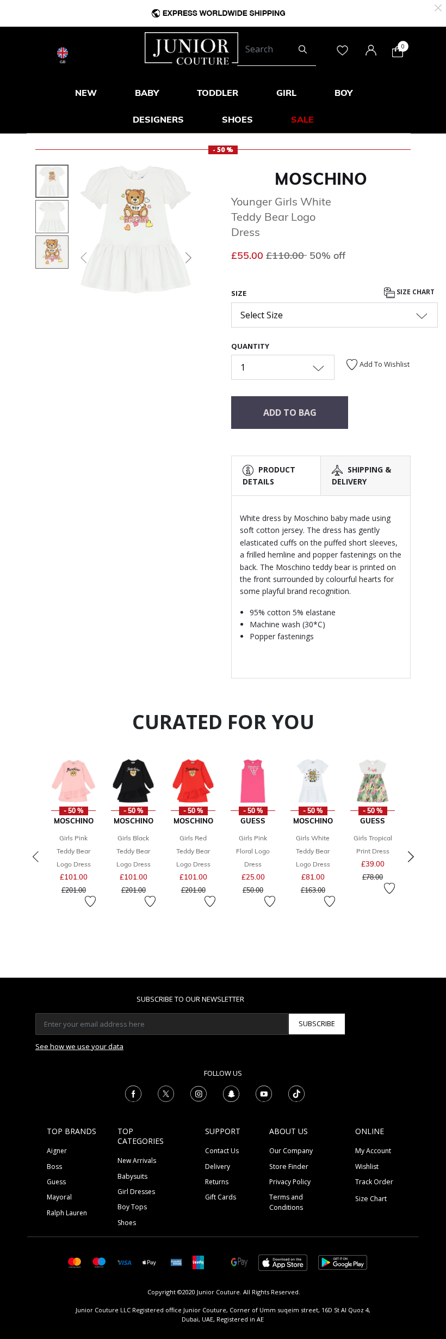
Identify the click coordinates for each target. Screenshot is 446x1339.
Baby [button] (147, 92)
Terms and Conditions (286, 1201)
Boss (54, 1166)
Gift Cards (220, 1197)
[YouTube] (264, 1093)
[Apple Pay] (150, 1262)
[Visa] (124, 1262)
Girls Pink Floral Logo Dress (253, 851)
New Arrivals (136, 1160)
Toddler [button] (217, 92)
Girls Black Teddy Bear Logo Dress (133, 851)
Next (410, 857)
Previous (35, 857)
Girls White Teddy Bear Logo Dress (313, 851)
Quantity (250, 346)
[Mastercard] (75, 1262)
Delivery (217, 1166)
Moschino (321, 178)
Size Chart (415, 291)
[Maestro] (99, 1262)
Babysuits (132, 1176)
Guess (56, 1181)
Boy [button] (343, 92)
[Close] (438, 7)
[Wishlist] (90, 901)
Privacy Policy (290, 1181)
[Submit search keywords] (302, 49)
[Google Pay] (239, 1262)
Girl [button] (286, 92)
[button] (82, 258)
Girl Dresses (136, 1191)
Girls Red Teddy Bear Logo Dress (193, 851)
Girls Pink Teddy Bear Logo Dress (74, 851)
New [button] (86, 92)
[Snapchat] (231, 1093)
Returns (216, 1181)
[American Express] (176, 1262)
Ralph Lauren (67, 1212)
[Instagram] (198, 1093)
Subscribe (317, 1023)
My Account (373, 1150)
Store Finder (288, 1166)
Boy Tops (132, 1206)
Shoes (126, 1222)
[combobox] (276, 49)
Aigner (57, 1150)
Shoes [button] (237, 119)
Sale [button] (302, 119)
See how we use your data (79, 1046)
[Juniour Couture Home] (191, 47)
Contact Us (222, 1150)
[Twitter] (166, 1093)
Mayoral (59, 1197)
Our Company (291, 1150)
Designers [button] (158, 119)
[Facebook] (133, 1093)
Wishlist (367, 1166)
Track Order (374, 1181)
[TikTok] (296, 1093)
